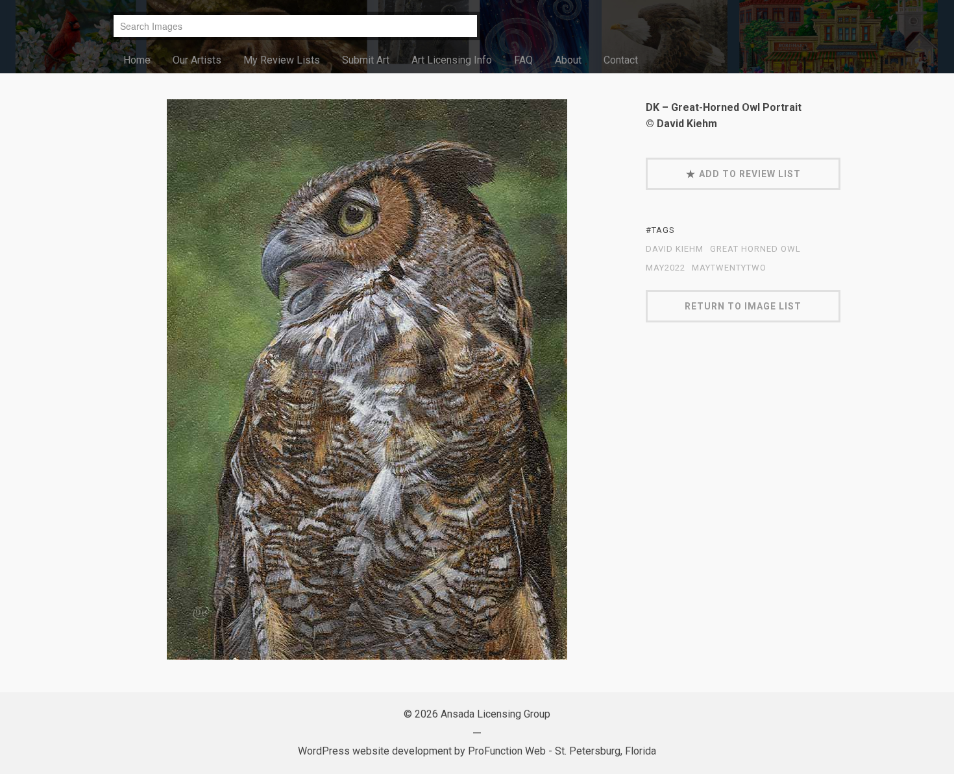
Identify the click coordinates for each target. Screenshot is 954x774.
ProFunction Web (507, 751)
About (568, 60)
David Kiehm (674, 249)
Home (137, 60)
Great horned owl (755, 249)
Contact (621, 60)
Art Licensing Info (451, 60)
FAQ (523, 60)
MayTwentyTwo (729, 267)
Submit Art (365, 60)
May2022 (665, 267)
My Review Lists (281, 60)
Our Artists (197, 60)
